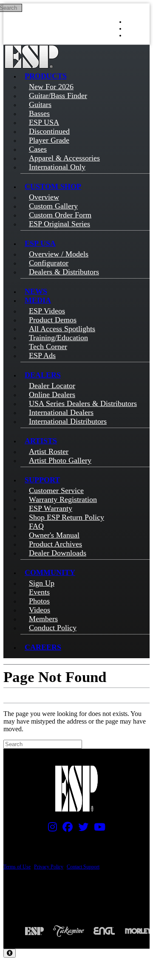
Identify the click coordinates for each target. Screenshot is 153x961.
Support (42, 480)
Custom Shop (53, 186)
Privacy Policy (48, 867)
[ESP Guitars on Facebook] (65, 829)
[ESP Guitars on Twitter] (81, 829)
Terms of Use (17, 867)
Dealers (43, 375)
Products (46, 76)
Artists (41, 441)
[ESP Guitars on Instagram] (50, 829)
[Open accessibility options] (9, 953)
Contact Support (83, 867)
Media (38, 300)
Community (50, 572)
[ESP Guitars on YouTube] (97, 829)
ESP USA (40, 243)
